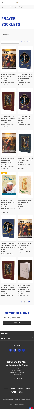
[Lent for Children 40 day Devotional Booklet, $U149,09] (25, 185)
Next (28, 42)
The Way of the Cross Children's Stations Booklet (25, 118)
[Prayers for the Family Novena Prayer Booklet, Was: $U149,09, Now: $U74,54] (9, 185)
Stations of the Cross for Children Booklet (25, 159)
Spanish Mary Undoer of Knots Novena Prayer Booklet (8, 160)
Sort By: (4, 42)
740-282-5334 (18, 378)
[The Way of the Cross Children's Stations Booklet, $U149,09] (25, 101)
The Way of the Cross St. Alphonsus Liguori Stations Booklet (25, 76)
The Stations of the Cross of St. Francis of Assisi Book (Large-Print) (8, 288)
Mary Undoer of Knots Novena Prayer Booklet (8, 76)
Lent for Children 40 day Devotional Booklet (25, 202)
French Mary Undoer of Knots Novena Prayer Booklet (25, 246)
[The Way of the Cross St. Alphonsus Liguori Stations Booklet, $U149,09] (25, 59)
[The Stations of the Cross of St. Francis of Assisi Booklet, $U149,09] (9, 101)
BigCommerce (20, 404)
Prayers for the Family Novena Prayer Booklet (8, 202)
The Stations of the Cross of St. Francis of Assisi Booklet (8, 118)
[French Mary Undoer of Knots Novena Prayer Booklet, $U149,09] (25, 228)
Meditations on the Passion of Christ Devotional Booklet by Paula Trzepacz (24, 288)
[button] (17, 35)
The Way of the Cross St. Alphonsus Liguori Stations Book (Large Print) (8, 247)
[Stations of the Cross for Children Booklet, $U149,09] (25, 143)
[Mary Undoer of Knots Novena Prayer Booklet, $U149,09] (9, 59)
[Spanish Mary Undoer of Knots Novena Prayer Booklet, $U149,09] (9, 143)
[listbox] (13, 42)
